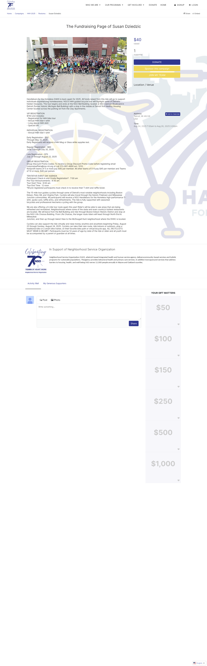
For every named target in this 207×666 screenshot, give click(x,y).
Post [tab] (45, 299)
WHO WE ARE (92, 5)
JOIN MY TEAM (157, 75)
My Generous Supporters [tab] (54, 283)
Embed (197, 13)
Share (188, 13)
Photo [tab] (57, 299)
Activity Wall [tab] (33, 283)
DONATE (153, 5)
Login (195, 5)
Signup (180, 5)
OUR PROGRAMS (113, 5)
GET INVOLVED (135, 5)
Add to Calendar (173, 114)
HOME (163, 5)
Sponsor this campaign (157, 68)
